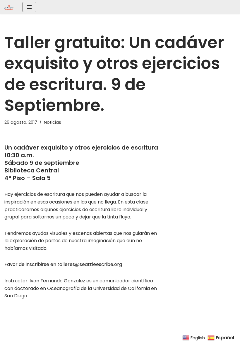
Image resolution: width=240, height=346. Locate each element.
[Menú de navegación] (29, 7)
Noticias (52, 122)
